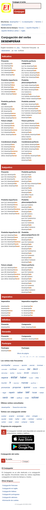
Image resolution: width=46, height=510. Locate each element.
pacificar (33, 383)
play (18, 47)
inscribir (4, 383)
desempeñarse (6, 25)
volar (27, 398)
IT (30, 356)
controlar (22, 369)
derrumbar (4, 373)
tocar (34, 392)
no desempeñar (27, 22)
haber (23, 377)
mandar (24, 383)
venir (5, 397)
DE (36, 356)
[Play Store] (23, 450)
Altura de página (23, 353)
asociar (32, 365)
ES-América (42, 356)
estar (14, 377)
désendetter (5, 50)
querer (27, 387)
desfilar (12, 373)
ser (27, 392)
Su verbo (9, 459)
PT (33, 356)
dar (28, 369)
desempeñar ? (15, 22)
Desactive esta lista (19, 407)
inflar (37, 378)
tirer (15, 50)
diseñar (19, 373)
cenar (17, 422)
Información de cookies (10, 500)
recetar (35, 387)
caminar (39, 419)
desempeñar (5, 407)
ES (20, 356)
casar (10, 422)
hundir (31, 378)
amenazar (16, 365)
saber (20, 392)
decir (35, 369)
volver (35, 397)
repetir (12, 392)
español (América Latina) (10, 31)
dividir (26, 373)
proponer (17, 387)
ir (10, 382)
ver (12, 397)
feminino (38, 22)
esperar (4, 377)
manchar (16, 383)
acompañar (5, 365)
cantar (3, 422)
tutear (42, 392)
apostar (24, 365)
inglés (23, 31)
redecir (42, 387)
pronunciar (5, 387)
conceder (4, 369)
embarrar (35, 373)
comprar (24, 422)
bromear (40, 365)
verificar (19, 398)
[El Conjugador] (6, 8)
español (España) (32, 28)
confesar (13, 369)
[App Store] (23, 442)
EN (27, 356)
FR (24, 356)
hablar (32, 422)
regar (4, 392)
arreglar (35, 416)
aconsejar (20, 416)
